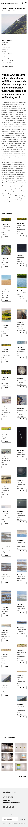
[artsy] (13, 807)
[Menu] (26, 3)
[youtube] (10, 807)
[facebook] (4, 807)
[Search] (22, 3)
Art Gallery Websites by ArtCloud (18, 823)
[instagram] (7, 807)
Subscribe (22, 819)
